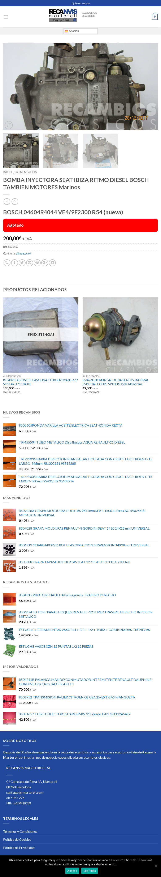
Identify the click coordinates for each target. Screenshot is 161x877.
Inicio (7, 172)
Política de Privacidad (19, 848)
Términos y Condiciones (20, 831)
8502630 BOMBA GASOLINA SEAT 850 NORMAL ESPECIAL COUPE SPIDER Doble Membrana (116, 382)
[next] (149, 86)
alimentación (26, 172)
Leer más (89, 870)
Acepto (72, 870)
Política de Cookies (17, 839)
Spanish (73, 31)
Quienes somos (80, 3)
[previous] (11, 86)
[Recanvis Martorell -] (80, 17)
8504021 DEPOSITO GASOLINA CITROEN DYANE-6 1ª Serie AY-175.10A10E (40, 382)
